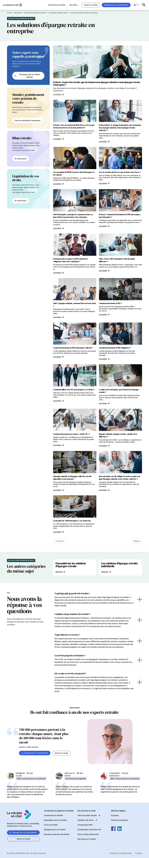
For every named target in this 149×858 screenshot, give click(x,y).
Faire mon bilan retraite (87, 815)
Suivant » (137, 541)
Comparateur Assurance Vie (89, 829)
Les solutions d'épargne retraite (21, 18)
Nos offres (73, 5)
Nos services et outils (87, 811)
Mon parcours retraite (87, 839)
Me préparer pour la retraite (55, 820)
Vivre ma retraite (51, 825)
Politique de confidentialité (121, 853)
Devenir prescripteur (119, 820)
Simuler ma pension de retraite (56, 834)
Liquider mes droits (86, 820)
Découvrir (59, 572)
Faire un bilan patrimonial (88, 834)
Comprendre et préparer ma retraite (59, 811)
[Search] (144, 5)
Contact (138, 853)
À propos (115, 815)
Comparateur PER (85, 825)
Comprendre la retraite (56, 5)
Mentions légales (118, 811)
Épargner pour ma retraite (54, 829)
